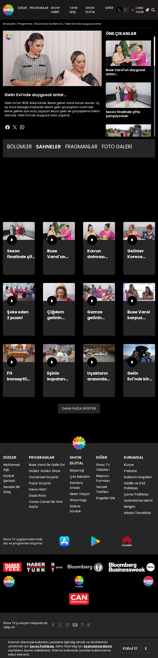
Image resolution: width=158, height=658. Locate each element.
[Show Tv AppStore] (64, 541)
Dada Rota (37, 495)
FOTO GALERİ (117, 146)
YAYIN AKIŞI (74, 10)
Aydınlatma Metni (98, 646)
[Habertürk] (12, 567)
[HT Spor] (56, 567)
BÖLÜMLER (19, 146)
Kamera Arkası (76, 485)
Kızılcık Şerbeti (9, 478)
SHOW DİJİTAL (90, 10)
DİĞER (109, 8)
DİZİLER (22, 8)
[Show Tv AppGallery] (127, 541)
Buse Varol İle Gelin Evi (47, 464)
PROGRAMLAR (39, 8)
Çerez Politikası (42, 646)
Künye (129, 464)
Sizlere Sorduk (75, 509)
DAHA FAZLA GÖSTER (79, 408)
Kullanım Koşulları (138, 477)
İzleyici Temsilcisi (137, 512)
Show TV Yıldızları (103, 467)
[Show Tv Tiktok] (88, 625)
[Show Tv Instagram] (67, 625)
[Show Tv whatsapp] (22, 127)
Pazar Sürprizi (40, 483)
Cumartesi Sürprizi (43, 477)
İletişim (129, 506)
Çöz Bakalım (80, 476)
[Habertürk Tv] (36, 567)
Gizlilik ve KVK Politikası (134, 486)
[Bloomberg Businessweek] (132, 567)
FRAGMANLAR (81, 146)
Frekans (130, 471)
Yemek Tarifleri (102, 489)
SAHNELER (48, 146)
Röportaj (77, 470)
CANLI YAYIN (140, 10)
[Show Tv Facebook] (53, 625)
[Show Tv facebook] (7, 127)
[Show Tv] (8, 10)
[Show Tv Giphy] (82, 625)
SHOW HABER (55, 10)
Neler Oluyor (80, 494)
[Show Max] (149, 581)
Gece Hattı (37, 489)
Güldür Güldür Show (44, 471)
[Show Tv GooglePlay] (95, 541)
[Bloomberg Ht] (85, 567)
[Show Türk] (79, 581)
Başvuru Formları (103, 478)
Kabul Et (130, 648)
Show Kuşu (78, 500)
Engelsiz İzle (105, 498)
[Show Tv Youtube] (75, 625)
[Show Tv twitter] (15, 127)
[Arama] (153, 10)
